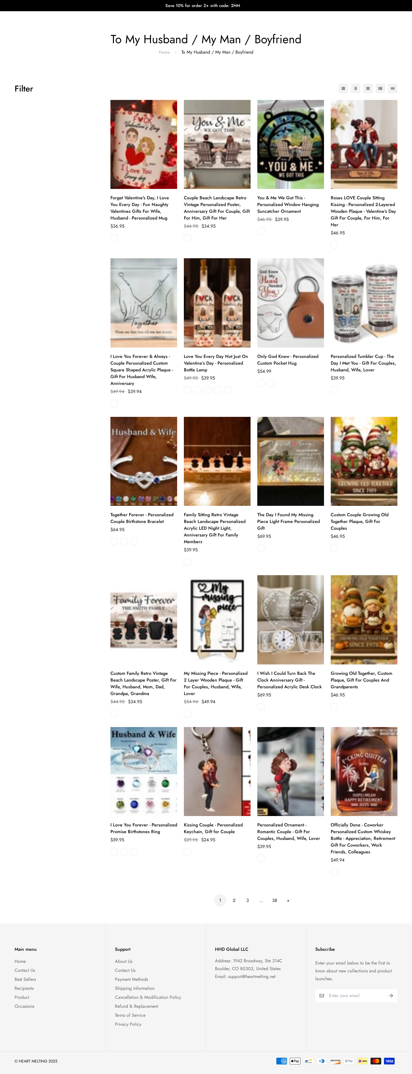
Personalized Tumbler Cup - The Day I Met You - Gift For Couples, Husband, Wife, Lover (363, 363)
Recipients (24, 988)
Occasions (24, 1006)
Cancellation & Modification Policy (148, 997)
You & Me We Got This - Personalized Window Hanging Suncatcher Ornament (288, 204)
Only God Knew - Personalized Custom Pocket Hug (287, 359)
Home (164, 52)
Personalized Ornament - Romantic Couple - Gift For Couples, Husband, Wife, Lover (288, 832)
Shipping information (134, 988)
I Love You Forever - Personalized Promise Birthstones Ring (143, 828)
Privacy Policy (128, 1024)
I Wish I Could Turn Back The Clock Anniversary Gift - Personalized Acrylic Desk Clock (289, 680)
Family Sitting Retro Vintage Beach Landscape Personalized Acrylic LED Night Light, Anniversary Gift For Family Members (215, 528)
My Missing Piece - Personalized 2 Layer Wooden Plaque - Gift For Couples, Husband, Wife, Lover (215, 683)
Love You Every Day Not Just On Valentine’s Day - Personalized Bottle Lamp (216, 363)
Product (22, 997)
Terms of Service (130, 1015)
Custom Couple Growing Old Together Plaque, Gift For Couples (359, 521)
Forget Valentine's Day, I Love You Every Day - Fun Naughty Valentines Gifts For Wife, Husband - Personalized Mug (139, 208)
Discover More (255, 17)
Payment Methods (131, 979)
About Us (123, 961)
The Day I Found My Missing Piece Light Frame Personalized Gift (288, 521)
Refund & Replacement (136, 1006)
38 (274, 900)
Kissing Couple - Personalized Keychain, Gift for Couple (213, 828)
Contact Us (25, 970)
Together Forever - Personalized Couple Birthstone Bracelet (141, 518)
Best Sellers (25, 979)
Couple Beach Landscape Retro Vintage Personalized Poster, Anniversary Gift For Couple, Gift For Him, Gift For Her (217, 208)
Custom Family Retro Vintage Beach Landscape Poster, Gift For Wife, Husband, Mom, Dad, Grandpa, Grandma (143, 683)
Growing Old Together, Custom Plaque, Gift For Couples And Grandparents (361, 680)
